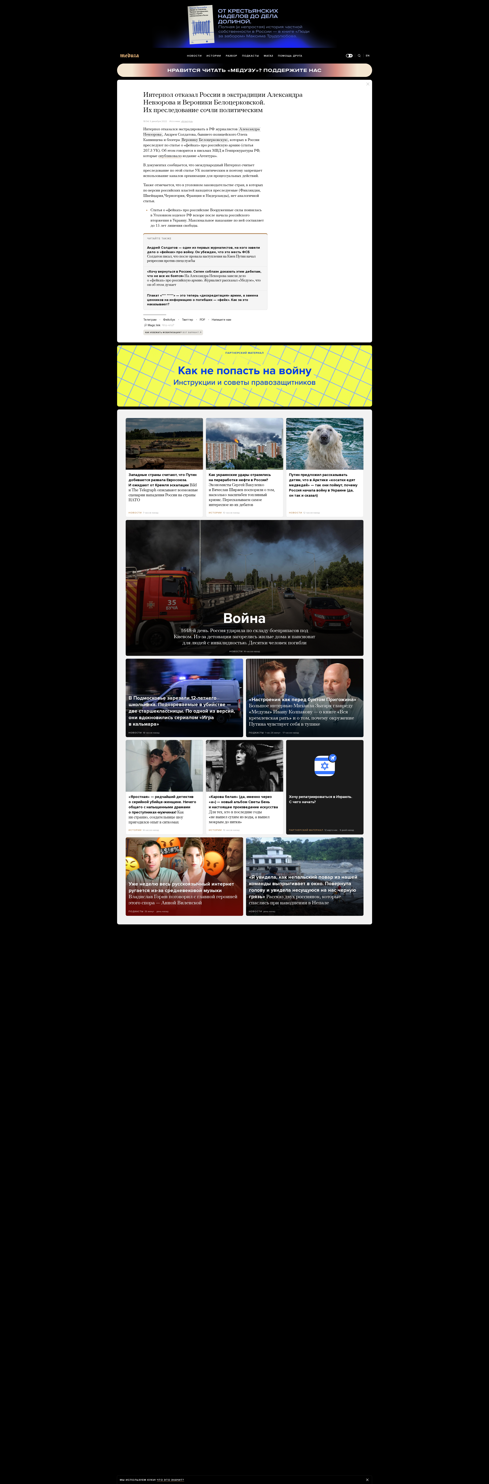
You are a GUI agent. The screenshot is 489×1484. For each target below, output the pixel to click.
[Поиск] (359, 55)
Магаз (268, 55)
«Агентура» (187, 121)
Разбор (231, 55)
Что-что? (168, 325)
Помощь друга (290, 55)
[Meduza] (129, 55)
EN (368, 55)
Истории (213, 55)
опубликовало (170, 156)
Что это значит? (170, 1480)
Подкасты (250, 55)
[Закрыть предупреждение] (367, 1479)
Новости (194, 55)
